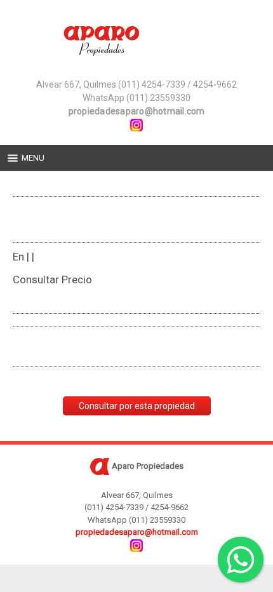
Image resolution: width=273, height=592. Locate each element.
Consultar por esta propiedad (137, 406)
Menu (33, 158)
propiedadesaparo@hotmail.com (137, 111)
